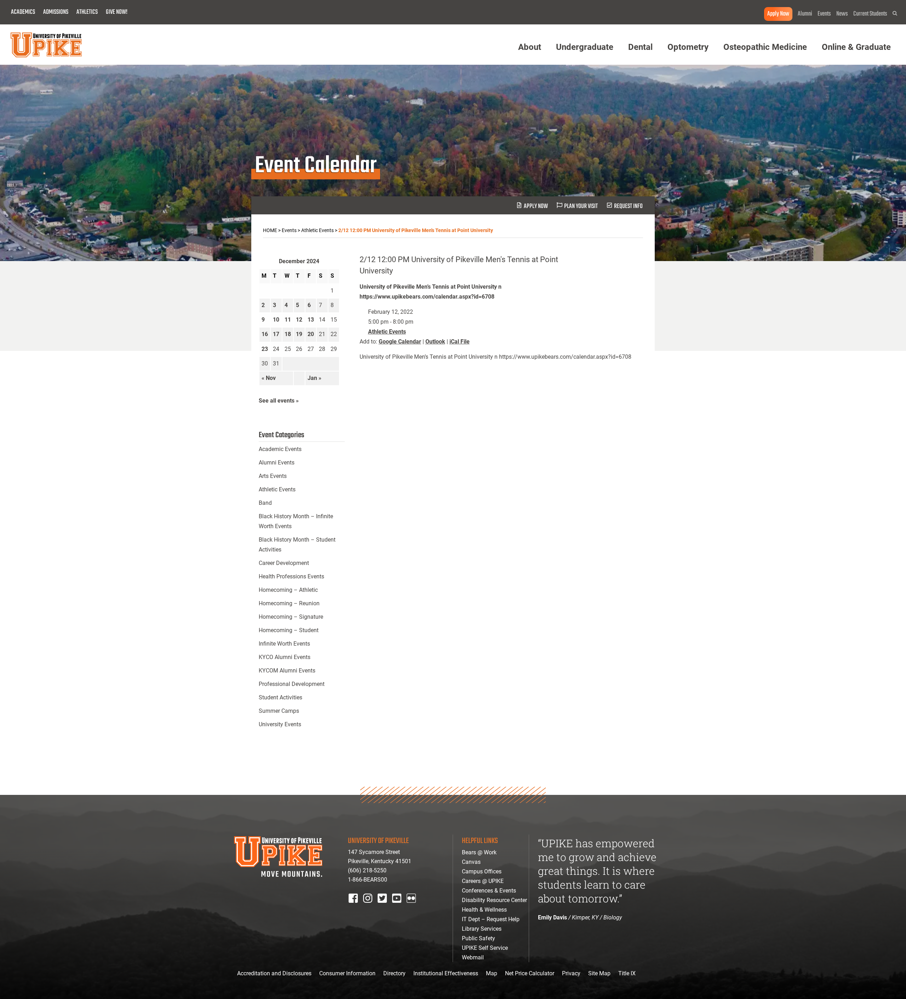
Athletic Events (387, 331)
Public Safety (478, 938)
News (842, 14)
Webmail (473, 957)
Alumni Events (276, 462)
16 (265, 334)
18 (288, 334)
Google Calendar (400, 341)
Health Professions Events (291, 576)
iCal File (459, 341)
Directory (394, 973)
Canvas (471, 862)
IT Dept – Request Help (491, 919)
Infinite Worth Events (284, 643)
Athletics (87, 12)
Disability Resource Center (494, 900)
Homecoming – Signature (291, 616)
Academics (23, 12)
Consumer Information (347, 973)
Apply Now (778, 14)
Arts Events (273, 476)
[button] (895, 13)
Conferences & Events (489, 890)
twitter (384, 907)
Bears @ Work (479, 852)
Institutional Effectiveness (445, 973)
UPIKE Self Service (485, 948)
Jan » (314, 378)
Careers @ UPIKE (483, 881)
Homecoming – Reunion (289, 603)
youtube (401, 907)
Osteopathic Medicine (765, 47)
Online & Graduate (856, 47)
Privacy (571, 973)
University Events (280, 724)
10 (276, 319)
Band (265, 503)
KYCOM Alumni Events (287, 670)
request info (628, 206)
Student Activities (280, 697)
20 (311, 334)
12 (299, 319)
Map (491, 973)
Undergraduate (584, 47)
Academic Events (280, 449)
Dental (640, 47)
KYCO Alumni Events (284, 657)
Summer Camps (279, 711)
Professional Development (292, 684)
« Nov (269, 378)
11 (288, 319)
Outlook (435, 341)
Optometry (688, 47)
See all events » (279, 400)
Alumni (805, 14)
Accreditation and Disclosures (274, 973)
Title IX (627, 973)
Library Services (481, 928)
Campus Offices (481, 871)
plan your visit (581, 206)
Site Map (599, 973)
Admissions (55, 12)
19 (299, 334)
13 (311, 319)
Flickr (412, 907)
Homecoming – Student (289, 630)
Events (824, 14)
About (529, 47)
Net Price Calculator (529, 973)
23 (265, 349)
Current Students (870, 14)
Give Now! (116, 12)
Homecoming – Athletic (288, 590)
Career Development (284, 563)
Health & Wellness (484, 909)
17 (276, 334)
